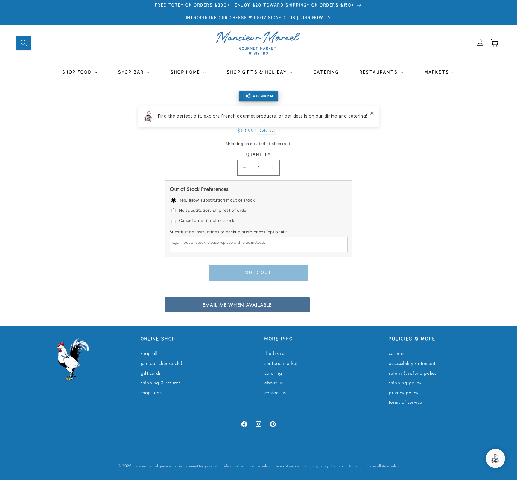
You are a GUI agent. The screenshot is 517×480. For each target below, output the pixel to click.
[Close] (372, 113)
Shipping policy (317, 466)
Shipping (234, 143)
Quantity (258, 155)
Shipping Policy (405, 382)
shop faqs (151, 392)
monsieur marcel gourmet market (158, 466)
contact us (275, 392)
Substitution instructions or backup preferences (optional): (228, 232)
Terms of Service (405, 401)
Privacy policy (259, 466)
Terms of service (287, 466)
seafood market (281, 362)
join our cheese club (162, 362)
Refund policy (233, 466)
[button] (23, 43)
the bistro (274, 353)
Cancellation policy (384, 466)
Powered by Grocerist (200, 466)
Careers (396, 353)
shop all (149, 353)
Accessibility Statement (412, 362)
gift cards (151, 372)
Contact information (349, 466)
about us (273, 382)
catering (273, 372)
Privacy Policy (403, 392)
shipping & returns (160, 382)
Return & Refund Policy (413, 372)
